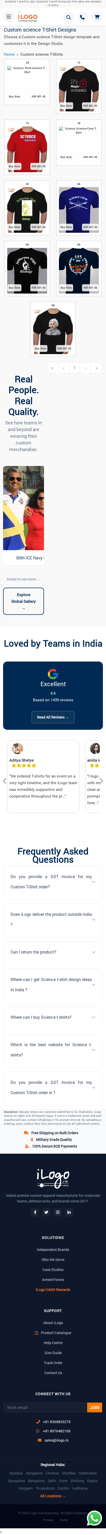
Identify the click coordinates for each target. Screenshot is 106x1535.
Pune (63, 1481)
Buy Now (14, 96)
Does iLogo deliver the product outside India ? (51, 919)
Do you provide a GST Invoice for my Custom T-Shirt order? (51, 881)
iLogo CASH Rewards (53, 1289)
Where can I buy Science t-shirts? (41, 1017)
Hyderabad (87, 1473)
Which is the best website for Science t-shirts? (51, 1049)
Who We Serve (53, 1259)
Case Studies (53, 1269)
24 (27, 62)
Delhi (52, 1481)
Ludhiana (79, 1488)
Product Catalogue (55, 1332)
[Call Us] (83, 17)
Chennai (52, 1473)
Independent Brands (53, 1249)
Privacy (48, 1520)
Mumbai (16, 1473)
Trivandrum (45, 1488)
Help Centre (53, 1342)
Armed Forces (53, 1279)
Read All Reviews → (53, 717)
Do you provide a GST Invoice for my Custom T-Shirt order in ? (51, 1087)
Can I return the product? (33, 952)
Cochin (63, 1488)
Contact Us (53, 1372)
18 (78, 123)
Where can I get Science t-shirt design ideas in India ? (51, 984)
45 (27, 184)
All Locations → (53, 1496)
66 (78, 184)
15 (78, 62)
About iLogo (53, 1322)
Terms (64, 1520)
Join (94, 1407)
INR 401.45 (39, 96)
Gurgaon (26, 1488)
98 (53, 305)
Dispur (92, 1481)
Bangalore (34, 1473)
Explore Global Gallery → (23, 601)
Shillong (77, 1481)
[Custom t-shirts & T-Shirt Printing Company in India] (27, 17)
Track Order (53, 1362)
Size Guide (53, 1352)
